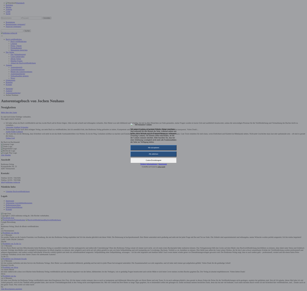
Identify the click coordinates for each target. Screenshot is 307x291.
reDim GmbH (161, 166)
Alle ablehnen (153, 154)
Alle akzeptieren (153, 148)
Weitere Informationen (148, 164)
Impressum (163, 164)
